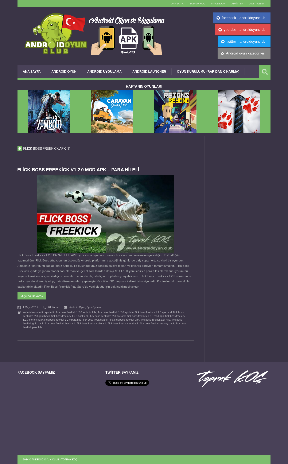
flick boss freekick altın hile (98, 319)
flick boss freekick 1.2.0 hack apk (69, 316)
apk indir (49, 312)
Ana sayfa (177, 3)
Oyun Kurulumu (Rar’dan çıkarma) (208, 71)
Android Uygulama (104, 71)
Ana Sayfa (32, 71)
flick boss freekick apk (126, 319)
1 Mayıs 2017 (30, 307)
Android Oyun (64, 71)
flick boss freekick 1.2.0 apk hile (116, 312)
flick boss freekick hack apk (60, 323)
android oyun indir (33, 312)
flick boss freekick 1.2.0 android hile (76, 312)
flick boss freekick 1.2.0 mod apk (145, 316)
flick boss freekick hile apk (92, 323)
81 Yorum (53, 307)
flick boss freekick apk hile (155, 319)
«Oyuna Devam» (31, 296)
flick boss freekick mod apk (123, 323)
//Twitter (237, 3)
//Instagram (256, 3)
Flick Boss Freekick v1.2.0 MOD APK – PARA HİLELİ (78, 169)
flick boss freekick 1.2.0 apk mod (153, 312)
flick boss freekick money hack (157, 323)
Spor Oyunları (94, 307)
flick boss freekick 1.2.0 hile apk (108, 316)
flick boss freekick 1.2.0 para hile (62, 319)
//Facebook (218, 3)
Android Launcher (149, 71)
